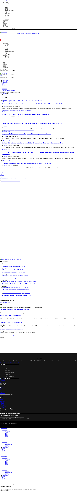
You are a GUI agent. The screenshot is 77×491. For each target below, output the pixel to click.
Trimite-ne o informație (9, 364)
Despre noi (6, 366)
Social (4, 22)
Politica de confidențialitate (9, 376)
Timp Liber (5, 14)
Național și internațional (9, 10)
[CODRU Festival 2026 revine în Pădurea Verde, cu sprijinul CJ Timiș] (16, 293)
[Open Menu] (0, 40)
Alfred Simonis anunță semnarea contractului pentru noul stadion (15, 289)
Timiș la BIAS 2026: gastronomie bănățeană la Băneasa (13, 266)
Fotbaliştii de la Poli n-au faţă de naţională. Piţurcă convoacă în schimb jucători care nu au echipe (32, 143)
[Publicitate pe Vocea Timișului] (38, 35)
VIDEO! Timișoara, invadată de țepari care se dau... (10, 335)
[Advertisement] (9, 345)
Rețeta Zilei (7, 19)
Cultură (6, 4)
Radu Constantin (43, 426)
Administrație (5, 20)
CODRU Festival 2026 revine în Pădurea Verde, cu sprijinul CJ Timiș (16, 295)
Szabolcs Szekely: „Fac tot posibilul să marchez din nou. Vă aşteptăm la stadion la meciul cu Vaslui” (33, 123)
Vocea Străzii (5, 26)
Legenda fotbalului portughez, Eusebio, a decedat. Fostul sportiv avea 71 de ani (26, 134)
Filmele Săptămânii (8, 16)
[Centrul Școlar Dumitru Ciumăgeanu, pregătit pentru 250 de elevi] (15, 275)
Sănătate (4, 24)
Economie (7, 6)
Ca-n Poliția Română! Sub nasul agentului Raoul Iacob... (11, 329)
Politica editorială (8, 370)
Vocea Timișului (3, 93)
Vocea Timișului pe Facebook (5, 302)
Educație (6, 7)
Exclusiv (6, 9)
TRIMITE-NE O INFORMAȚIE (8, 90)
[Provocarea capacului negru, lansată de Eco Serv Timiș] (13, 269)
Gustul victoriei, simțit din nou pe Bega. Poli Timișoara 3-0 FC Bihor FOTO (26, 114)
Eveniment (5, 23)
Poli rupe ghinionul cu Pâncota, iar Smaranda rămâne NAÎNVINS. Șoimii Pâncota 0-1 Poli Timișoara (33, 104)
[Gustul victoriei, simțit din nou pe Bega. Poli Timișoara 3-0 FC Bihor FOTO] (17, 110)
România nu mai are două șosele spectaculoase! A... (10, 315)
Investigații (5, 25)
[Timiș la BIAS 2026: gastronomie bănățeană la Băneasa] (13, 263)
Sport (6, 11)
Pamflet (6, 17)
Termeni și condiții (8, 374)
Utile (6, 12)
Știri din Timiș (5, 2)
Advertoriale (7, 3)
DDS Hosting (29, 426)
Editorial (6, 8)
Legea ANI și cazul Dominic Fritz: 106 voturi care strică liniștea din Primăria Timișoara (20, 283)
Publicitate (6, 368)
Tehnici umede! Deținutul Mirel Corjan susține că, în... (11, 322)
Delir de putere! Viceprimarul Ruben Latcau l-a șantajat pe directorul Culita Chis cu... (6, 409)
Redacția (5, 106)
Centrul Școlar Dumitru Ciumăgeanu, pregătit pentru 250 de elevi (15, 278)
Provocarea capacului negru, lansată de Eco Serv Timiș (13, 272)
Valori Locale (7, 13)
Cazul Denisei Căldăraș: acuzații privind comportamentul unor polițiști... (15, 309)
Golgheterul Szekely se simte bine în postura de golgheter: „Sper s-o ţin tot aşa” (26, 163)
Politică (4, 21)
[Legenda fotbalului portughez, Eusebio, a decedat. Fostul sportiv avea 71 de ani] (18, 130)
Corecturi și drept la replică (9, 372)
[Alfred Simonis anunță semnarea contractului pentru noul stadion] (15, 287)
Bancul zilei (7, 15)
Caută (13, 28)
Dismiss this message (4, 490)
